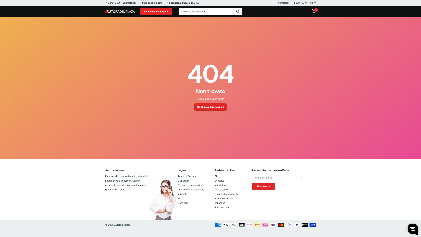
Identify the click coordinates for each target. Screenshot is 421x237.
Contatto (219, 180)
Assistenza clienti (225, 170)
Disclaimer (183, 180)
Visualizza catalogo (155, 11)
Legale (182, 170)
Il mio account (222, 207)
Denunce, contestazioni (190, 185)
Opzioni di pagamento (226, 194)
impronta (182, 194)
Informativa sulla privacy (191, 189)
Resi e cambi (221, 189)
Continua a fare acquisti (210, 106)
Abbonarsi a (263, 186)
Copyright (183, 202)
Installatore (220, 185)
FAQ (180, 198)
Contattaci (283, 2)
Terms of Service (187, 176)
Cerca (237, 11)
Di (216, 176)
